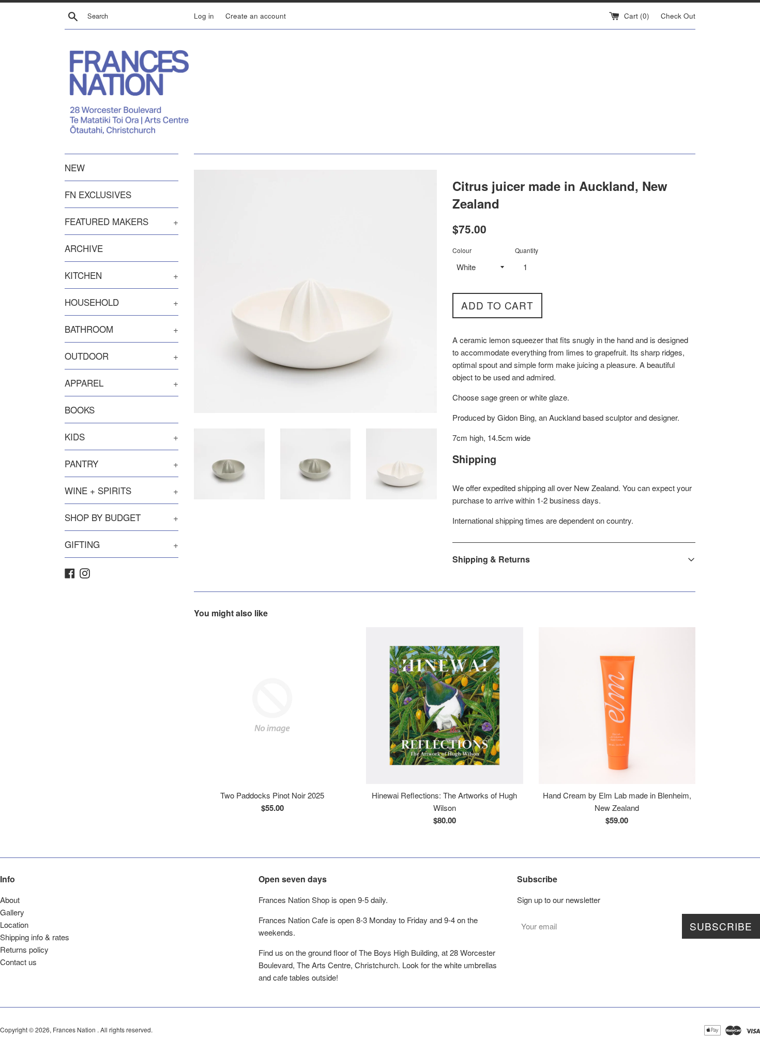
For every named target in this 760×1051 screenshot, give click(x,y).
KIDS (121, 436)
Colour (462, 250)
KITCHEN (121, 275)
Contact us (18, 961)
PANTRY (121, 463)
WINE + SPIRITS (121, 490)
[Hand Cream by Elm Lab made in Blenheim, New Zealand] (617, 705)
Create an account (255, 16)
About (10, 899)
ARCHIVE (84, 248)
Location (14, 924)
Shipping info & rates (34, 936)
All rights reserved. (126, 1029)
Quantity (526, 250)
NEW (75, 167)
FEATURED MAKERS (121, 221)
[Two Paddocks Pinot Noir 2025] (272, 705)
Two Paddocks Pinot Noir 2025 (272, 795)
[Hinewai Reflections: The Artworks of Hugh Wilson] (444, 705)
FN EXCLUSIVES (98, 194)
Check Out (678, 16)
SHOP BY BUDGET (121, 517)
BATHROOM (121, 328)
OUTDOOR (121, 355)
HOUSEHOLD (121, 301)
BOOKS (80, 409)
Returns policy (24, 949)
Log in (204, 16)
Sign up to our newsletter (558, 899)
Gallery (12, 912)
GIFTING (121, 544)
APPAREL (121, 382)
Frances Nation (75, 1029)
